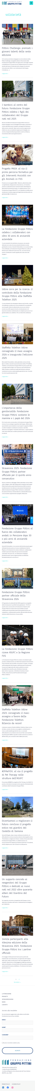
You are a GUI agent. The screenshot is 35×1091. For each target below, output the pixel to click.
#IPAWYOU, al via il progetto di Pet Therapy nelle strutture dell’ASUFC (17, 775)
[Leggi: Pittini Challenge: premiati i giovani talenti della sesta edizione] (17, 34)
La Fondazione (6, 993)
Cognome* (5, 1035)
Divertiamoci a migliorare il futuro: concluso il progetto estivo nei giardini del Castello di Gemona (17, 826)
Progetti (5, 996)
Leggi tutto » (5, 73)
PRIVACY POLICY (6, 1084)
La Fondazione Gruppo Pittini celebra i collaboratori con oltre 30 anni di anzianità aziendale (17, 234)
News (3, 1002)
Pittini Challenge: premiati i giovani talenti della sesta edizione (17, 51)
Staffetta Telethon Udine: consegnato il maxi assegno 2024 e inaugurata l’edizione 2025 (17, 353)
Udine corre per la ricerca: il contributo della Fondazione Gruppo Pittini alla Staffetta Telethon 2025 (17, 294)
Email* (4, 1019)
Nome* (4, 1027)
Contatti (4, 1004)
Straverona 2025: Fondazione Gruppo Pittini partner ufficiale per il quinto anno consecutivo (17, 473)
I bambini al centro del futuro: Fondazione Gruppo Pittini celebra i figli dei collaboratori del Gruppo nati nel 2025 (16, 111)
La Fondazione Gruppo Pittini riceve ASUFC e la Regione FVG (17, 652)
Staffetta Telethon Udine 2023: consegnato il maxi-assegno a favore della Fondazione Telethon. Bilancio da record (16, 716)
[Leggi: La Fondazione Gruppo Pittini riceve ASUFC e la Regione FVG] (17, 635)
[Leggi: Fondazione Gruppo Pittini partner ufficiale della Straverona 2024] (17, 578)
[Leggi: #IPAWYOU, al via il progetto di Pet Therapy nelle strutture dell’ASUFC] (17, 757)
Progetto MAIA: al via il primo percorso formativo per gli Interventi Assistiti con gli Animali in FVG (17, 174)
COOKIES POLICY (16, 1084)
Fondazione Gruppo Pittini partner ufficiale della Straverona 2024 (16, 595)
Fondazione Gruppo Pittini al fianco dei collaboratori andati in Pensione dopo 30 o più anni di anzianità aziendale (17, 535)
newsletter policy (16, 1042)
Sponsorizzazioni (7, 999)
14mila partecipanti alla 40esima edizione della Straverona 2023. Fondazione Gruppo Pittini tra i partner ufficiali (17, 945)
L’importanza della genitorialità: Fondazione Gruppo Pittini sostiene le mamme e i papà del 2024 (16, 413)
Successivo (17, 982)
